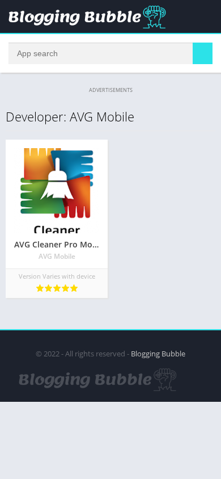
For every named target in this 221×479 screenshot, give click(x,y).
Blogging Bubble (158, 353)
